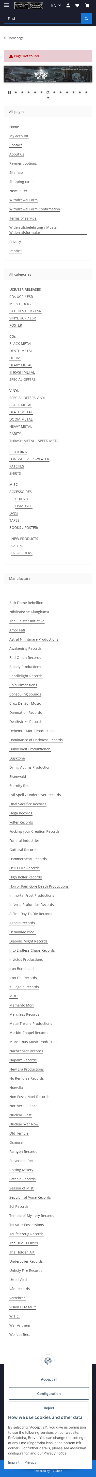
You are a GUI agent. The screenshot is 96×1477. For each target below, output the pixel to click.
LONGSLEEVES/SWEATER (29, 459)
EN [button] (53, 5)
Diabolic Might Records (28, 941)
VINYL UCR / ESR (22, 318)
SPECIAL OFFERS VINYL (27, 397)
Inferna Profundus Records (31, 904)
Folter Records (21, 822)
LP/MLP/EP (23, 506)
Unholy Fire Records (25, 1270)
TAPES (14, 520)
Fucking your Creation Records (34, 831)
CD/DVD (21, 498)
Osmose (16, 1142)
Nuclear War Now (23, 1124)
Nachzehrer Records (26, 1051)
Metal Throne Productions (30, 1023)
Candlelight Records (26, 675)
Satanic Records (22, 1179)
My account (18, 136)
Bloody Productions (25, 666)
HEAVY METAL (20, 365)
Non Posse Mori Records (29, 1096)
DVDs (13, 513)
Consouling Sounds (25, 694)
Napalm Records (23, 1060)
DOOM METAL (20, 419)
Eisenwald (17, 776)
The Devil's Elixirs (23, 1243)
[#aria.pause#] (10, 92)
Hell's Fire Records (24, 868)
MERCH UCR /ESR (23, 303)
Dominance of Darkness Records (36, 740)
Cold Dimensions (23, 685)
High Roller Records (25, 877)
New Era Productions (26, 1069)
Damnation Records (25, 712)
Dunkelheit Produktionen (29, 749)
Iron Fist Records (23, 977)
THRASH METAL (22, 372)
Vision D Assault (22, 1307)
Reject (49, 1408)
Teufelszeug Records (26, 1233)
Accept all (49, 1379)
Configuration (49, 1393)
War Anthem (19, 1325)
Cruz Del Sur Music (25, 703)
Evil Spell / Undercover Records (35, 794)
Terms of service (22, 218)
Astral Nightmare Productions (33, 639)
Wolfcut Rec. (19, 1334)
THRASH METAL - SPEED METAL (34, 440)
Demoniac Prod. (22, 932)
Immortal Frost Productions (31, 895)
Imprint (13, 1462)
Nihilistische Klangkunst (29, 611)
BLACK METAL (20, 343)
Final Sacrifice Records (27, 804)
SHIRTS (15, 473)
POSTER (15, 325)
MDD (13, 996)
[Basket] (87, 5)
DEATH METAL (20, 350)
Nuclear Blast (20, 1115)
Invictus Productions (26, 959)
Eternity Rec (19, 785)
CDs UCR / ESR (21, 296)
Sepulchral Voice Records (30, 1197)
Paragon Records (23, 1151)
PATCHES (16, 466)
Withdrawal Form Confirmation (34, 209)
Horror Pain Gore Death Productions (39, 886)
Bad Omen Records (25, 657)
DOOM (14, 358)
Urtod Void (18, 1279)
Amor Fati (17, 630)
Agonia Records (22, 922)
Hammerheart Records (28, 858)
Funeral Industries (24, 840)
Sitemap (16, 172)
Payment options (23, 163)
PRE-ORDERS (21, 553)
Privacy (31, 1462)
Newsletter (18, 190)
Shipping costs (21, 181)
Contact (15, 145)
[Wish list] (77, 5)
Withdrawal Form (23, 200)
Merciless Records (24, 1014)
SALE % (17, 545)
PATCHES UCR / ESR (25, 311)
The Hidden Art (21, 1252)
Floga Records (20, 813)
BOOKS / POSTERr (24, 527)
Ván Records (19, 1288)
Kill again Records (24, 987)
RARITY (15, 433)
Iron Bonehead (21, 968)
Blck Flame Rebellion (26, 602)
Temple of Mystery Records (31, 1215)
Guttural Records (23, 849)
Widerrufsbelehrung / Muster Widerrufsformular (33, 230)
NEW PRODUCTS (24, 538)
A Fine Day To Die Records (30, 913)
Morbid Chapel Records (28, 1032)
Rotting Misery (21, 1169)
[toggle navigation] (6, 3)
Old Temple (19, 1133)
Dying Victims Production (29, 767)
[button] (68, 5)
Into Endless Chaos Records (32, 950)
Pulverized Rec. (21, 1160)
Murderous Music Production (33, 1041)
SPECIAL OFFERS (22, 379)
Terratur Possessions (26, 1224)
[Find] (86, 18)
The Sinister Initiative (26, 621)
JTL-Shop (56, 1471)
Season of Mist (21, 1188)
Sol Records (19, 1206)
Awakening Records (25, 648)
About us (16, 154)
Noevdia (16, 1087)
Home (14, 126)
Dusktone (17, 758)
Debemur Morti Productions (32, 730)
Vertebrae (17, 1298)
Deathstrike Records (26, 721)
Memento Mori (21, 1005)
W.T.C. (14, 1316)
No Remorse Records (26, 1078)
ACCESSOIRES (20, 491)
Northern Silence (23, 1105)
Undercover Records (26, 1261)
